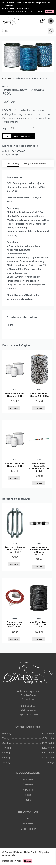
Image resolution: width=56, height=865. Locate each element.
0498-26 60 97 (28, 705)
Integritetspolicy (28, 828)
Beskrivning (13, 163)
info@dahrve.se (28, 710)
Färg (4, 128)
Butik (28, 799)
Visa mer (14, 408)
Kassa (28, 794)
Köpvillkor (28, 823)
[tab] (13, 163)
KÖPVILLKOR (18, 11)
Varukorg (28, 789)
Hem (4, 78)
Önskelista (28, 784)
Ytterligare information (34, 163)
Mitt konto (28, 779)
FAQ (10, 11)
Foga (5, 86)
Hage (10, 78)
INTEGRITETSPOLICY (33, 11)
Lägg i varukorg (22, 136)
